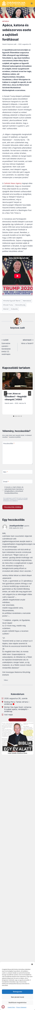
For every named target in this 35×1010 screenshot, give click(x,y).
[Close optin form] (31, 484)
